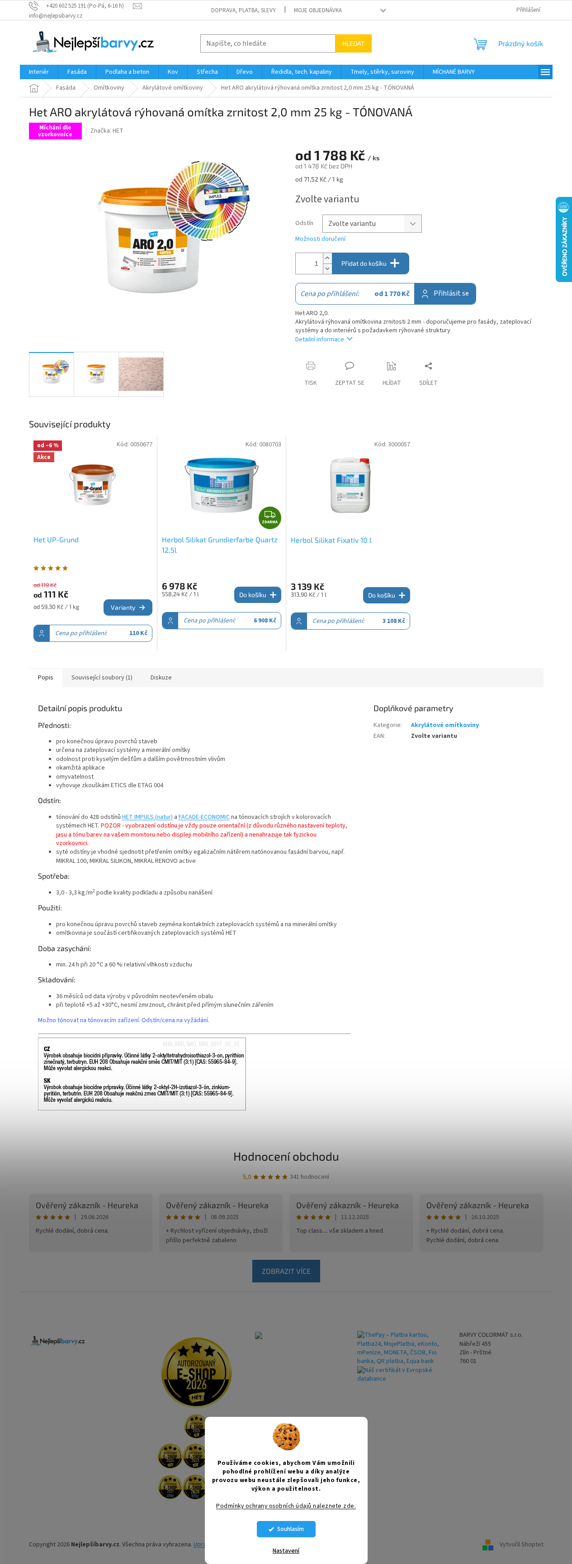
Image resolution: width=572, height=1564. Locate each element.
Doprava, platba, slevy (243, 10)
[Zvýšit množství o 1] (327, 258)
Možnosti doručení (320, 239)
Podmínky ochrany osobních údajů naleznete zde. (286, 1506)
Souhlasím (290, 1529)
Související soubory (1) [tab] (101, 677)
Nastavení (286, 1550)
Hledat (353, 43)
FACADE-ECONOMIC (204, 817)
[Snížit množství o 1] (327, 268)
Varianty (123, 607)
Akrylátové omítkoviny (445, 725)
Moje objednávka (318, 10)
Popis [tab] (45, 677)
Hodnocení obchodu (286, 1156)
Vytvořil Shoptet (522, 1544)
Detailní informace (319, 339)
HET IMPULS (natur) (147, 817)
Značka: (106, 130)
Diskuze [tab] (161, 677)
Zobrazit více (286, 1271)
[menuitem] (39, 72)
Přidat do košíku (364, 263)
